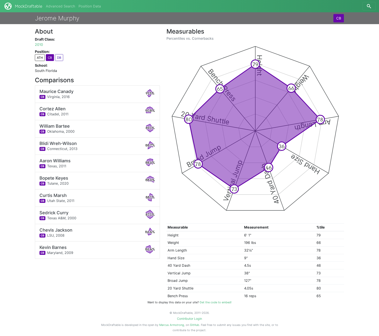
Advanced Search (60, 6)
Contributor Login (189, 318)
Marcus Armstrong (171, 325)
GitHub (194, 325)
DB (59, 57)
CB (338, 18)
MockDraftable (28, 6)
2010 (39, 44)
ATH (40, 57)
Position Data (90, 6)
